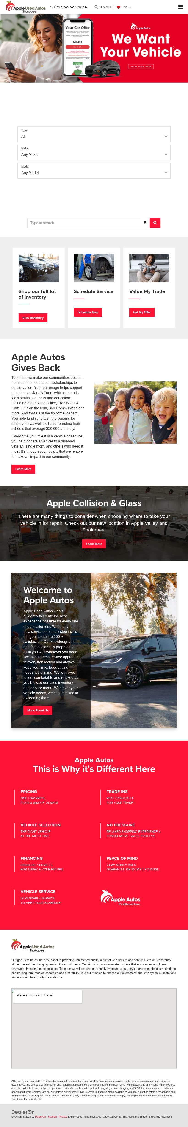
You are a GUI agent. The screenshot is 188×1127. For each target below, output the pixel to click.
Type (24, 130)
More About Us (37, 710)
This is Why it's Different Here (94, 768)
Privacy (63, 1116)
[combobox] (94, 223)
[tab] (56, 116)
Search (94, 193)
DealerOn (40, 1116)
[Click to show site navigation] (181, 7)
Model (25, 166)
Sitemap (52, 1116)
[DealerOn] (23, 1111)
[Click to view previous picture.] (14, 48)
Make (24, 148)
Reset (94, 203)
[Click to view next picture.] (174, 48)
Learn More (23, 469)
